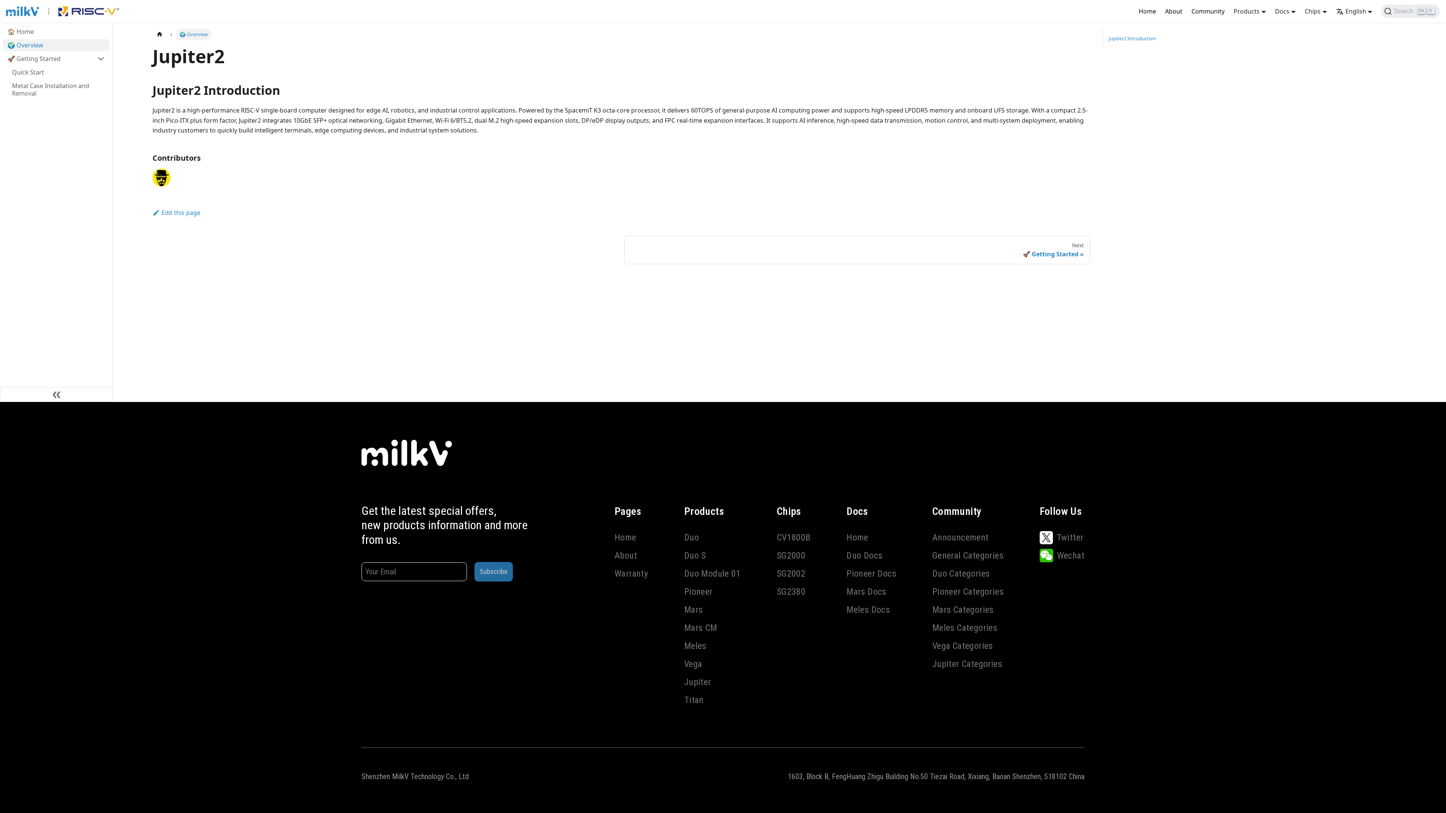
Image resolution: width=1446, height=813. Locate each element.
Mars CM (700, 628)
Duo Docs (864, 555)
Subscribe (494, 571)
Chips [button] (1313, 11)
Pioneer (698, 591)
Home (1147, 11)
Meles (695, 646)
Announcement (960, 537)
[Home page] (160, 34)
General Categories (968, 555)
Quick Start (28, 72)
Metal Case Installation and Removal (50, 89)
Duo (691, 537)
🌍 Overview (25, 45)
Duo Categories (961, 573)
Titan (694, 700)
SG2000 (791, 555)
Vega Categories (962, 646)
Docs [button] (1282, 11)
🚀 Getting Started (34, 59)
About (1173, 11)
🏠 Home (21, 31)
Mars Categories (963, 609)
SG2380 (791, 591)
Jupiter (697, 682)
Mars (693, 609)
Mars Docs (866, 591)
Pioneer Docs (871, 573)
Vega (693, 664)
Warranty (631, 573)
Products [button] (1247, 11)
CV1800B (794, 537)
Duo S (695, 555)
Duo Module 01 (712, 573)
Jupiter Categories (967, 664)
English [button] (1355, 11)
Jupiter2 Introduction (1132, 38)
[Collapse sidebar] (56, 394)
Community (1208, 11)
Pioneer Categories (968, 591)
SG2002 (791, 573)
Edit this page (181, 213)
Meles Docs (868, 609)
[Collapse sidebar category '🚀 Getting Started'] (101, 59)
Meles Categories (964, 628)
